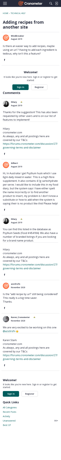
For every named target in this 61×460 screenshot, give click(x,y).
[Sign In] (56, 3)
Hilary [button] (14, 102)
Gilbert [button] (14, 163)
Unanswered (30, 420)
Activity (6, 416)
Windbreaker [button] (17, 36)
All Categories (10, 407)
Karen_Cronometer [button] (20, 317)
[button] (6, 38)
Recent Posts (9, 411)
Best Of (7, 425)
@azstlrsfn (9, 331)
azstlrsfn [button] (15, 284)
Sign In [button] (20, 87)
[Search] (51, 3)
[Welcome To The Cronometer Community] (30, 3)
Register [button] (39, 87)
